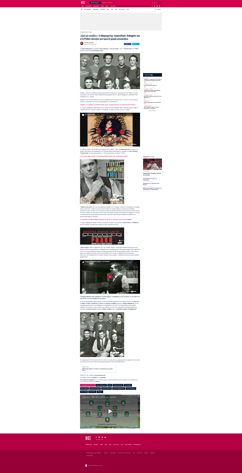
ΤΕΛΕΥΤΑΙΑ (148, 75)
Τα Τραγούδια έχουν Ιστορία (86, 32)
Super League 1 (146, 171)
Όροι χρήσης (113, 452)
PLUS (127, 9)
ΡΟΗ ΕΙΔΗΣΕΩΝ (87, 9)
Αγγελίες (146, 452)
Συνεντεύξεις (113, 6)
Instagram (103, 377)
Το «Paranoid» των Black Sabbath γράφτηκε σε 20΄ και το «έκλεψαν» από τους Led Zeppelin (105, 219)
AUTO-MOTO (122, 9)
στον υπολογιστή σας (100, 375)
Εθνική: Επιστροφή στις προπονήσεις (152, 102)
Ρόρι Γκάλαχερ (84, 388)
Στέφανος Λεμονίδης (88, 42)
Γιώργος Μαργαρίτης (101, 385)
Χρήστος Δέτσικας (106, 388)
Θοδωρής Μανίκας (118, 385)
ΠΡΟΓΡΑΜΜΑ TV (137, 444)
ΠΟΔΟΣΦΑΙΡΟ (95, 9)
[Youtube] (160, 6)
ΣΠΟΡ (116, 9)
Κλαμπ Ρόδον (92, 391)
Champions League (147, 105)
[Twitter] (155, 6)
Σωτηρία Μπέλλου (131, 388)
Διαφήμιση (152, 452)
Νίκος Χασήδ (84, 391)
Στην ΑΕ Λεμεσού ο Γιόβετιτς (150, 85)
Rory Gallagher (128, 385)
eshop (97, 381)
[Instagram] (158, 6)
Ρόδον (109, 385)
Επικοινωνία (139, 452)
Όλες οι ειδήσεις (152, 110)
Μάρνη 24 (100, 391)
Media (102, 6)
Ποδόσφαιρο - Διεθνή (148, 84)
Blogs (83, 6)
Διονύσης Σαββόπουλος (118, 388)
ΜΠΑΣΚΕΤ (102, 9)
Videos (107, 6)
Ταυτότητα (106, 452)
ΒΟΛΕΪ (107, 9)
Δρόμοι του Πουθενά (95, 388)
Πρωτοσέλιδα (88, 6)
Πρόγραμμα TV (96, 6)
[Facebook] (153, 6)
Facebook (94, 377)
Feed (134, 452)
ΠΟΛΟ (112, 9)
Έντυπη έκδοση (89, 455)
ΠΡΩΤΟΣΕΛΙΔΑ (128, 444)
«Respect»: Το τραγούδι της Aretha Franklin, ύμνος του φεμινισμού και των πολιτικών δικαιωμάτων (107, 104)
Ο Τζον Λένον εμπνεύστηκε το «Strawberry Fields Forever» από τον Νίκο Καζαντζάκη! (104, 156)
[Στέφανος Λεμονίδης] (81, 43)
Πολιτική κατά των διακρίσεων (124, 452)
